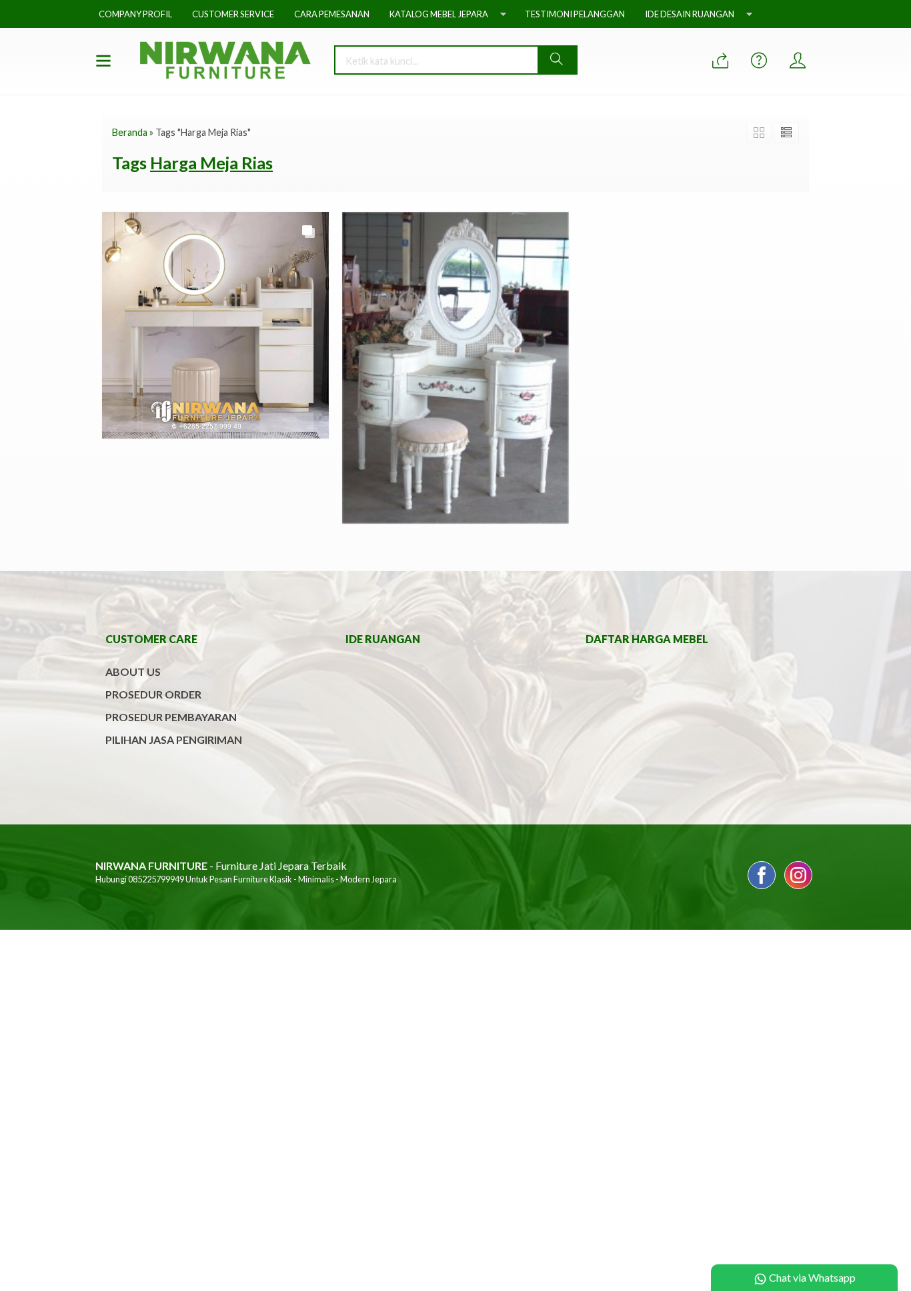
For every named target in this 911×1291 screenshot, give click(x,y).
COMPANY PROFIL (135, 14)
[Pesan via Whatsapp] (720, 61)
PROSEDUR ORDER (153, 694)
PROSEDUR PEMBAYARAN (171, 716)
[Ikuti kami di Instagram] (798, 888)
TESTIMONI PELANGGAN (575, 14)
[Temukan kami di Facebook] (761, 888)
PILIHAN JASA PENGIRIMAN (173, 739)
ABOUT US (133, 671)
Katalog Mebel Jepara (438, 14)
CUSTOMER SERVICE (233, 14)
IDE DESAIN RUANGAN (689, 14)
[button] (557, 60)
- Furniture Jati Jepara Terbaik (221, 865)
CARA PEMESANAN (331, 14)
